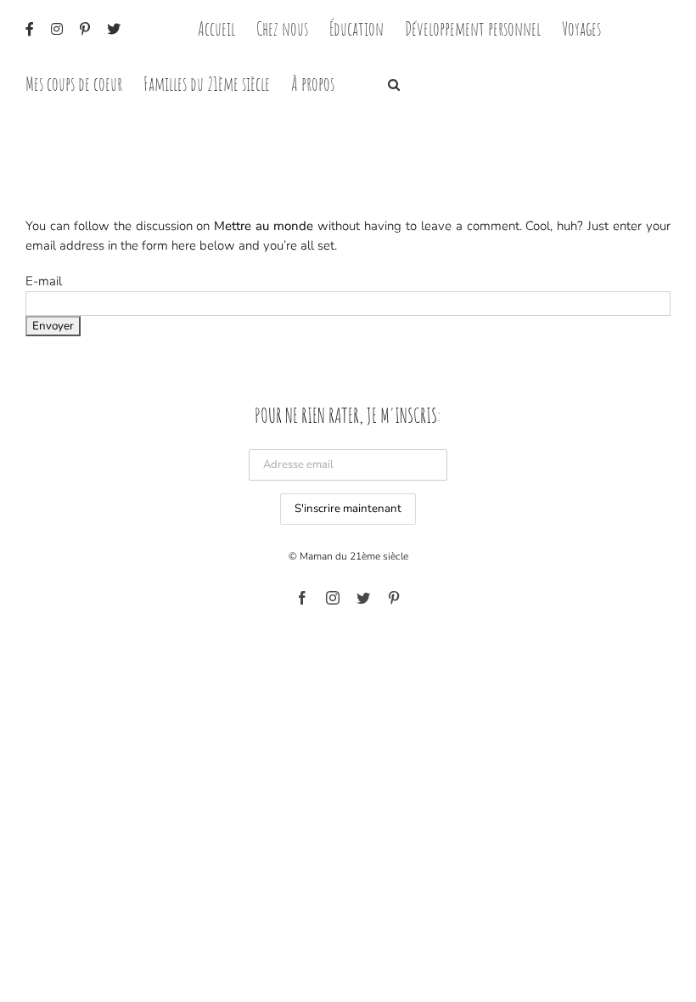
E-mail (43, 281)
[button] (394, 82)
